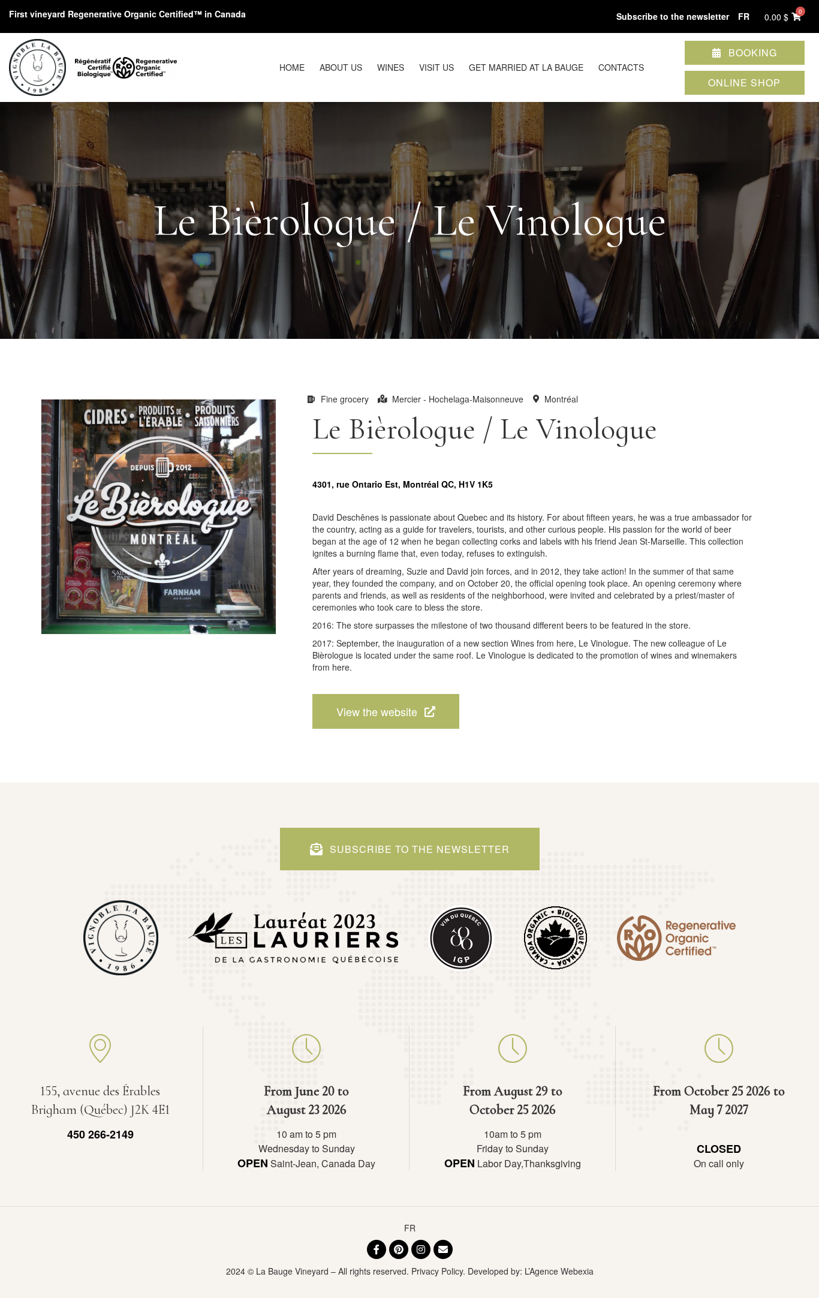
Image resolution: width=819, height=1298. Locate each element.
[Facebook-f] (376, 1249)
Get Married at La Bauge (526, 67)
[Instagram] (420, 1249)
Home (292, 67)
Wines (390, 67)
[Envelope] (443, 1249)
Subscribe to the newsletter (672, 16)
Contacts (621, 67)
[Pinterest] (398, 1249)
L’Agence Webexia (559, 1271)
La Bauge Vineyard (292, 1271)
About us (341, 67)
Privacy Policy (437, 1271)
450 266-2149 (100, 1134)
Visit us (436, 67)
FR (409, 1228)
